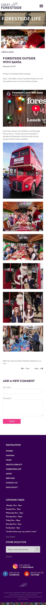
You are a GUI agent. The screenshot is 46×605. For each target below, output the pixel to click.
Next (36, 368)
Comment (7, 398)
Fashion (10, 455)
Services (10, 478)
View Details (10, 536)
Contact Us (11, 482)
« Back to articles (7, 51)
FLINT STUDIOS (23, 599)
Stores (9, 451)
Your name (7, 387)
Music (9, 473)
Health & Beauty (14, 464)
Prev (27, 368)
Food (8, 460)
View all (9, 556)
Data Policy (12, 487)
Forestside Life (13, 469)
